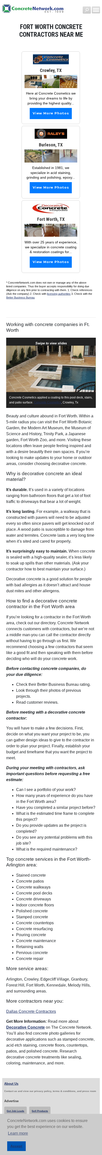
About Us (11, 1084)
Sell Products (40, 1111)
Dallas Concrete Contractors (31, 1011)
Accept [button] (16, 1146)
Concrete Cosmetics (47, 402)
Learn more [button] (18, 1133)
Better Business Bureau (20, 297)
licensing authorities (59, 293)
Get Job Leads (15, 1111)
